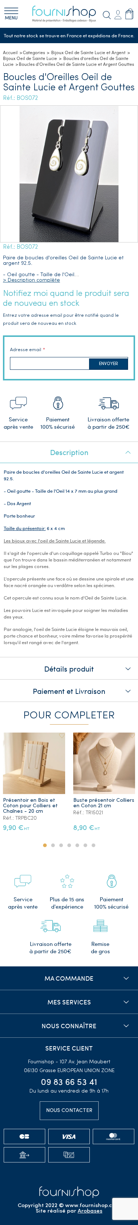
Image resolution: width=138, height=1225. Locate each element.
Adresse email (25, 349)
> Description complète (31, 280)
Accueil (10, 52)
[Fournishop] (69, 14)
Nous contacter (69, 1110)
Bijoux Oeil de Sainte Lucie (30, 58)
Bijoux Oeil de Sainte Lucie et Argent (88, 52)
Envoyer (108, 364)
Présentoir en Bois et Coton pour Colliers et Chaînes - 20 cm (30, 806)
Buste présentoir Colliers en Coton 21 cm (103, 803)
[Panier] (129, 13)
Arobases (90, 1211)
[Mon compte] (117, 13)
